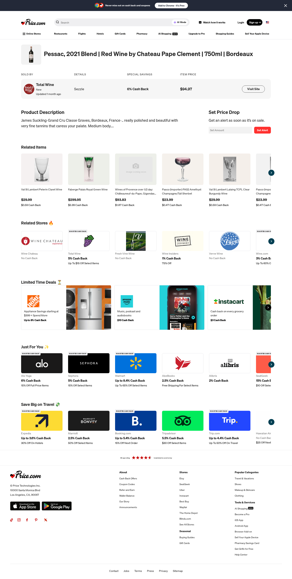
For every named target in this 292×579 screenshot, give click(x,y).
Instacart (184, 496)
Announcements (128, 507)
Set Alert (262, 130)
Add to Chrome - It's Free (171, 5)
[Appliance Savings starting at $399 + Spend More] (66, 307)
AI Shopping (165, 34)
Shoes (238, 484)
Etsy (181, 478)
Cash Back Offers (128, 478)
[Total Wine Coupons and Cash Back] (89, 248)
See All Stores (186, 524)
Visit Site (253, 88)
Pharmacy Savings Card (247, 543)
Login (241, 22)
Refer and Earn (127, 490)
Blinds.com (185, 519)
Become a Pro (242, 514)
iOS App (239, 520)
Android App (241, 526)
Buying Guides (187, 537)
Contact (113, 571)
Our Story (124, 501)
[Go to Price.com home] (33, 22)
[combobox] (122, 22)
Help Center (241, 554)
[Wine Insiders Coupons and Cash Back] (182, 248)
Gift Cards (120, 34)
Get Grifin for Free (244, 549)
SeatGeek (184, 484)
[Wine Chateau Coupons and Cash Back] (42, 248)
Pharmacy (142, 34)
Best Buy (184, 501)
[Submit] (57, 23)
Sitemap (178, 571)
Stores (183, 472)
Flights (82, 34)
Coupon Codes (127, 484)
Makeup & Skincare (245, 490)
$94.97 (186, 89)
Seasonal (185, 531)
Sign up (253, 22)
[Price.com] (25, 482)
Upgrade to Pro (197, 34)
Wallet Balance (127, 496)
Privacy (163, 571)
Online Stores (33, 34)
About (123, 472)
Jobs (126, 571)
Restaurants (60, 34)
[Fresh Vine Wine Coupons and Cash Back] (135, 248)
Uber (182, 490)
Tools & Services (245, 502)
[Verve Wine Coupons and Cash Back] (229, 248)
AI (181, 22)
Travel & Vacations (244, 478)
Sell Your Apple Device (257, 34)
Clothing (239, 496)
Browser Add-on (243, 531)
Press (150, 571)
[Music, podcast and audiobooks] (159, 307)
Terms (138, 571)
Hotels (100, 34)
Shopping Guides (225, 34)
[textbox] (267, 22)
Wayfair (183, 507)
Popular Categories (247, 472)
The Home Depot (188, 513)
